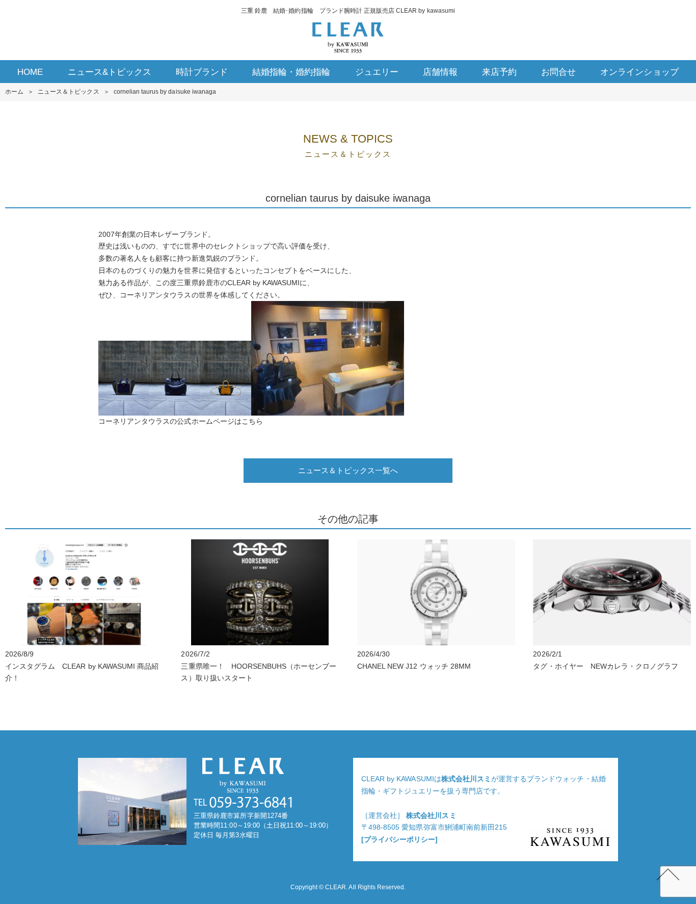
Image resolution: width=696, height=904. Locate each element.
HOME (30, 72)
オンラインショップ (639, 72)
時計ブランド (202, 72)
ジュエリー (376, 72)
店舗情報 (440, 72)
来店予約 (499, 72)
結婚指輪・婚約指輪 (291, 72)
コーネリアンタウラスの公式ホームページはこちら (180, 421)
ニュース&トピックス (109, 72)
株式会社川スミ (466, 779)
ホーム (14, 91)
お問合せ (558, 72)
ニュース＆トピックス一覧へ (348, 470)
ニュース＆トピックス (68, 91)
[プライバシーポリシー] (399, 839)
